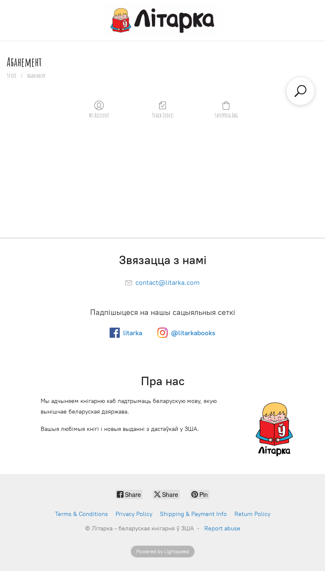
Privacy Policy (134, 514)
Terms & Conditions (81, 514)
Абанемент (36, 75)
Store (12, 75)
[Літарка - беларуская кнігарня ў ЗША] (162, 20)
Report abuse (222, 528)
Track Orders (163, 115)
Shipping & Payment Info (193, 514)
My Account (99, 115)
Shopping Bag (226, 115)
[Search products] (300, 91)
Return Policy (252, 514)
